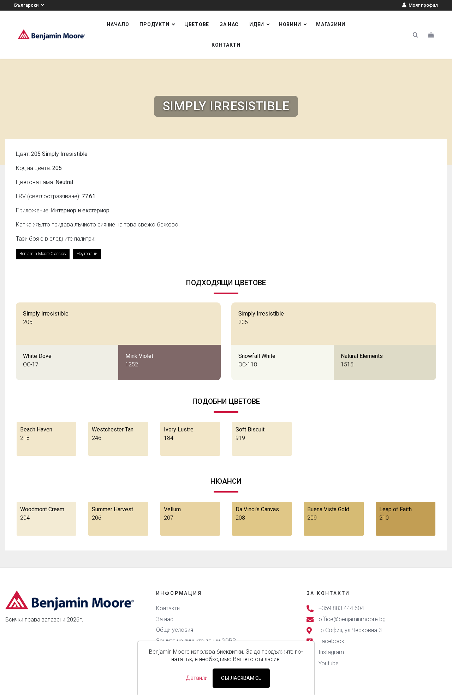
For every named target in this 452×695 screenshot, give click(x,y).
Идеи (256, 24)
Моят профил (423, 5)
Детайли (197, 678)
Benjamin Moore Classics (42, 253)
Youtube (329, 663)
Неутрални (87, 253)
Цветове (196, 24)
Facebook (331, 641)
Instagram (331, 652)
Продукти (154, 24)
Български (27, 5)
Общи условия (174, 629)
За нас (229, 24)
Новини (290, 24)
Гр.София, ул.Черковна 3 (350, 630)
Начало (118, 24)
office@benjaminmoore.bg (352, 619)
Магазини (330, 24)
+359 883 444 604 (341, 608)
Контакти (226, 45)
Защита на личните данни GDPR (196, 640)
